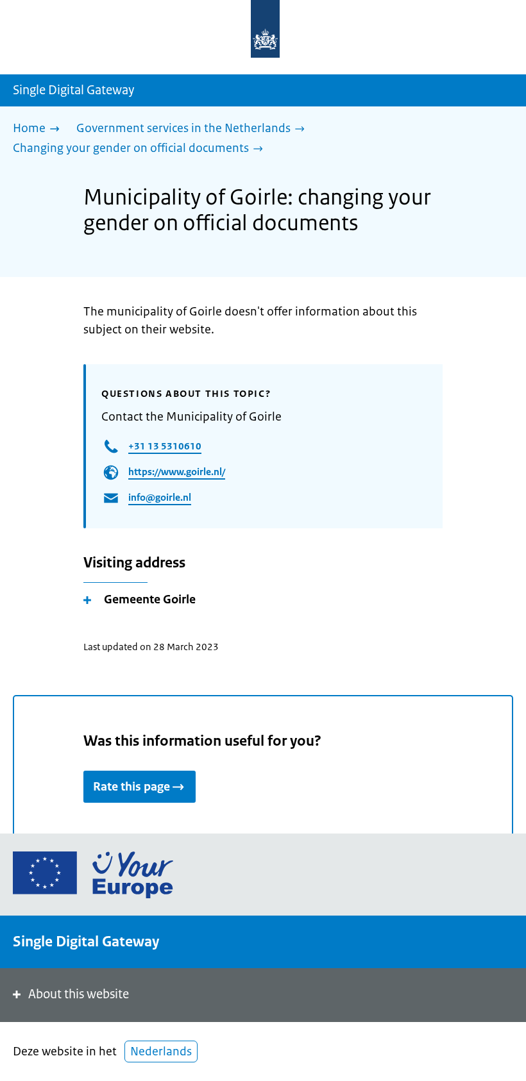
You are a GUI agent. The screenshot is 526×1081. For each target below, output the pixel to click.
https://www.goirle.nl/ (176, 471)
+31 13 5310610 (164, 446)
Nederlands (161, 1051)
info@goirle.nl (159, 497)
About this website (78, 994)
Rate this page (131, 786)
